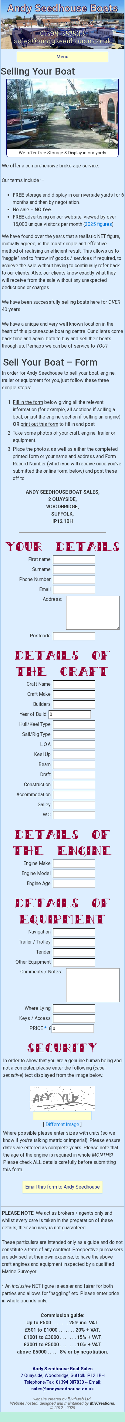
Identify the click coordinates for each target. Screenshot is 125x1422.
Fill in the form (28, 402)
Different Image (62, 1124)
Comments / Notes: (41, 972)
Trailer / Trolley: (35, 942)
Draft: (46, 774)
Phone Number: (35, 579)
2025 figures (98, 224)
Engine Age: (39, 883)
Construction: (38, 784)
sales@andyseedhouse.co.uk (62, 1389)
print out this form (39, 424)
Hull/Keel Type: (35, 724)
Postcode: (41, 636)
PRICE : (38, 1028)
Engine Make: (37, 863)
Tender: (44, 952)
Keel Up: (43, 754)
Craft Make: (39, 694)
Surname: (42, 569)
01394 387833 (70, 1382)
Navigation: (40, 932)
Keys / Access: (35, 1018)
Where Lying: (38, 1008)
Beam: (45, 764)
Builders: (42, 704)
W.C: (47, 815)
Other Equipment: (33, 962)
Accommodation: (34, 794)
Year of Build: (33, 714)
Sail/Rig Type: (37, 734)
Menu (62, 56)
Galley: (45, 804)
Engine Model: (37, 873)
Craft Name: (39, 684)
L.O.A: (46, 744)
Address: (52, 599)
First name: (40, 559)
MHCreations (102, 1403)
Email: (45, 589)
